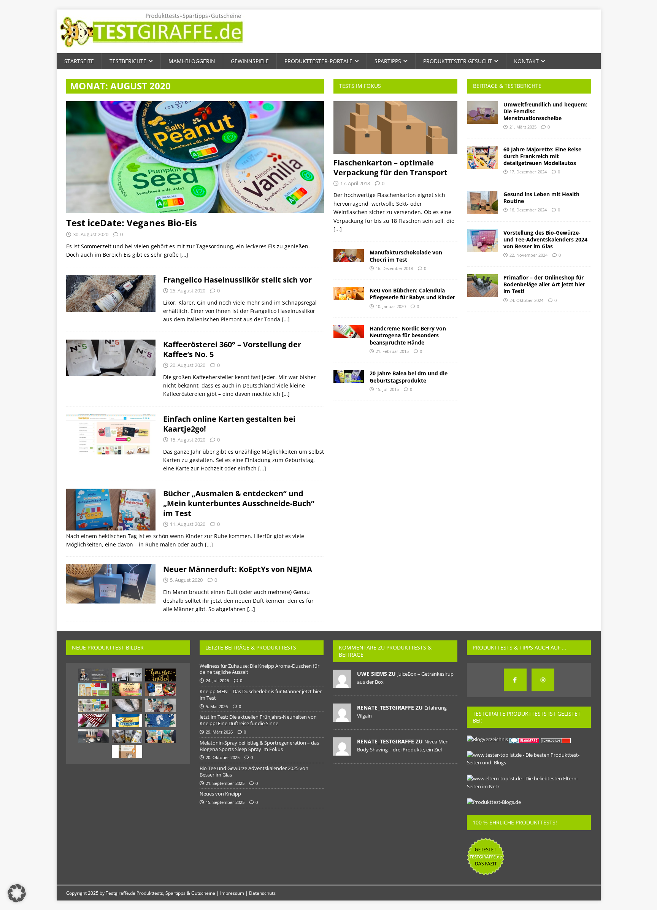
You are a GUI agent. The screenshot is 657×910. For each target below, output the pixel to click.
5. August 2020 (186, 579)
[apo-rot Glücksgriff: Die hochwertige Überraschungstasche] (93, 720)
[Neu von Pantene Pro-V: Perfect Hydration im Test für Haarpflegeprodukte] (127, 736)
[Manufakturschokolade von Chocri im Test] (348, 255)
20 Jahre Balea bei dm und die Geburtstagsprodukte (409, 377)
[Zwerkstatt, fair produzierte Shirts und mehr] (160, 720)
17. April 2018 (355, 183)
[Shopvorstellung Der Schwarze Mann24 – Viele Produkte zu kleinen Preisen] (93, 675)
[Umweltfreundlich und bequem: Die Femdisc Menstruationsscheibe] (482, 112)
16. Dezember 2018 (394, 268)
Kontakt (526, 61)
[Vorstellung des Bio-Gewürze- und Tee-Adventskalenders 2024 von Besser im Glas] (482, 240)
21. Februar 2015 (392, 351)
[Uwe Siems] (342, 683)
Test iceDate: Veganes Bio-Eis (131, 222)
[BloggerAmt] (487, 739)
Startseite (79, 61)
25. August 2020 (187, 290)
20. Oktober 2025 (223, 757)
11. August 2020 (187, 524)
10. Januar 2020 (391, 306)
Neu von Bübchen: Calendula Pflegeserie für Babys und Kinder (412, 294)
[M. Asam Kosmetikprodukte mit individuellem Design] (127, 689)
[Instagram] (543, 680)
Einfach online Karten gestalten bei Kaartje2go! (229, 424)
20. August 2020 (187, 365)
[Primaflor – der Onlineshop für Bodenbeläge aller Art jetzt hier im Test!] (482, 285)
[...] (337, 229)
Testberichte (128, 61)
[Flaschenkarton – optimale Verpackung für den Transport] (395, 127)
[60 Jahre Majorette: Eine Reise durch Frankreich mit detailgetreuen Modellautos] (482, 157)
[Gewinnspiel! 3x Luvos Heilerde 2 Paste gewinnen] (127, 720)
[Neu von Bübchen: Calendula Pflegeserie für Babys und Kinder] (348, 293)
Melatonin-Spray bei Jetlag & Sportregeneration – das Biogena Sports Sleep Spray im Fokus (259, 746)
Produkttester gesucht (457, 61)
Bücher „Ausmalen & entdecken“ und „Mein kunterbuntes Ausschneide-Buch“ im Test (238, 503)
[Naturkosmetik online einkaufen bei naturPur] (93, 705)
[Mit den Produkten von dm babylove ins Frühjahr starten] (160, 736)
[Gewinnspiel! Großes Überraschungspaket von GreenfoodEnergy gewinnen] (93, 689)
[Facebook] (515, 680)
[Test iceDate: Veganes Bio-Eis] (195, 157)
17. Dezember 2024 (528, 172)
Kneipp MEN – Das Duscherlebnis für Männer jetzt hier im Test (261, 694)
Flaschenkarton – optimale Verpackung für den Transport (390, 167)
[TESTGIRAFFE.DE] (151, 48)
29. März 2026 (219, 732)
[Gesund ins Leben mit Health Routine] (482, 202)
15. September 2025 (225, 802)
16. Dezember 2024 (528, 210)
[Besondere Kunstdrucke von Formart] (127, 675)
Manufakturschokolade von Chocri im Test (406, 256)
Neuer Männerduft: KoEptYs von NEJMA (237, 569)
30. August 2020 (90, 234)
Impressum (232, 893)
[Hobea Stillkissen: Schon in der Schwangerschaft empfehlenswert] (127, 705)
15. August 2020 (187, 439)
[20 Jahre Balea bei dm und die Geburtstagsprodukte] (348, 376)
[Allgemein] (111, 293)
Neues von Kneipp (220, 793)
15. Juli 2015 (387, 389)
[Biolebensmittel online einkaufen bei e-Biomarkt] (160, 689)
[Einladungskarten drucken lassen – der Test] (160, 675)
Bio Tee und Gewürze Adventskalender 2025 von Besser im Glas (254, 771)
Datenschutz (262, 893)
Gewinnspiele (250, 61)
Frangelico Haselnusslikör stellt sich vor (237, 280)
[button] (16, 893)
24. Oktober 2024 (526, 300)
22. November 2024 (528, 255)
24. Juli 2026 (217, 680)
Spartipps (388, 61)
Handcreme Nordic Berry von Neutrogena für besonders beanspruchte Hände (408, 335)
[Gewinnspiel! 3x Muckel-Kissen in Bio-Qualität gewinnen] (127, 751)
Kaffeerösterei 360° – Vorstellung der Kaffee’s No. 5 (232, 349)
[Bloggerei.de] (525, 739)
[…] (184, 254)
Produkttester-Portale (318, 61)
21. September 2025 (225, 783)
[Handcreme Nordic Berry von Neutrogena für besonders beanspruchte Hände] (348, 331)
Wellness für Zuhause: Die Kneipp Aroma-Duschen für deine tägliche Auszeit (259, 669)
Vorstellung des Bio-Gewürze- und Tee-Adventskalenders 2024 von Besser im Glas (545, 239)
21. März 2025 (522, 127)
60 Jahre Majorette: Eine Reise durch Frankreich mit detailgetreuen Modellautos (542, 156)
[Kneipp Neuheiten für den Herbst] (160, 705)
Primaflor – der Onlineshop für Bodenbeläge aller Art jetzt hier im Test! (544, 284)
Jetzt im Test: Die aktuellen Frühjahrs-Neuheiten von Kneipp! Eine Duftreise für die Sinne (258, 720)
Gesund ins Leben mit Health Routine (541, 198)
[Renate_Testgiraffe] (342, 717)
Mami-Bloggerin (191, 61)
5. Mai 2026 (217, 706)
